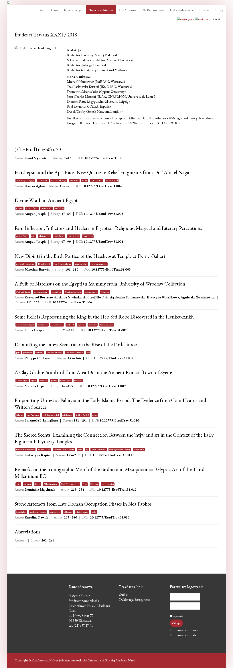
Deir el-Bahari (44, 264)
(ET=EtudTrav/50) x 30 (38, 149)
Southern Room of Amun (63, 449)
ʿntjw (80, 449)
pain (33, 236)
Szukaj (219, 10)
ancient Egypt (32, 208)
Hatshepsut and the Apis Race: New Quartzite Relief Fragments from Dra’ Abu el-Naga (102, 172)
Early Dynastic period (70, 484)
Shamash (94, 484)
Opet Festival (96, 180)
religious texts (44, 236)
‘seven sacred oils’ (98, 449)
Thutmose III (57, 324)
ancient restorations (99, 264)
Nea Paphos (21, 511)
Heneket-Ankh (106, 324)
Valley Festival (112, 180)
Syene (33, 380)
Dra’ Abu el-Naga (58, 180)
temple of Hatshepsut (25, 264)
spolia (94, 511)
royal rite (81, 324)
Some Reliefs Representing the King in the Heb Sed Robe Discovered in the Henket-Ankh (104, 316)
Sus (88, 352)
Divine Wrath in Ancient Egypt (46, 200)
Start (43, 10)
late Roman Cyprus (38, 511)
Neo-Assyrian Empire (74, 352)
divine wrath (46, 208)
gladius (54, 380)
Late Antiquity (33, 414)
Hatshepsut (42, 180)
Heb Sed (70, 324)
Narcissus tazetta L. (73, 291)
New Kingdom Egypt (25, 180)
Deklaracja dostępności (134, 600)
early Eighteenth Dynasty (120, 449)
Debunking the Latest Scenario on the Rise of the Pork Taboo (76, 344)
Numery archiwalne (100, 10)
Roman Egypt (22, 380)
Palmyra (19, 414)
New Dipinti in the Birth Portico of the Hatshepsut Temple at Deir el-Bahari (90, 256)
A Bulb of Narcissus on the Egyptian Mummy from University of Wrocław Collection (100, 283)
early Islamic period (51, 414)
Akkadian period (51, 484)
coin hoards (67, 414)
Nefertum (105, 291)
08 (113, 358)
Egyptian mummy (41, 291)
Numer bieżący (73, 10)
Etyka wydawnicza (181, 10)
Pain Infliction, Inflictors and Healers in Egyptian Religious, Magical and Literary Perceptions (108, 228)
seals (18, 484)
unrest (95, 414)
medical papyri (91, 291)
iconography (42, 324)
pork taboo (27, 352)
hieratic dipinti (81, 264)
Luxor (84, 180)
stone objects (54, 511)
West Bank (74, 180)
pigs (18, 352)
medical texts (73, 236)
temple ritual (139, 449)
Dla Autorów (127, 10)
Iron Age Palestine (54, 352)
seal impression (107, 484)
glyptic (37, 484)
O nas (54, 10)
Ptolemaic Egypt (23, 291)
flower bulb (57, 291)
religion (19, 208)
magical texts (59, 236)
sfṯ (86, 449)
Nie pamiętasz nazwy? (184, 630)
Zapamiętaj (178, 615)
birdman (27, 484)
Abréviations (27, 531)
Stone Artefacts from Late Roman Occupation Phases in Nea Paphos (83, 503)
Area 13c (44, 380)
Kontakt (204, 10)
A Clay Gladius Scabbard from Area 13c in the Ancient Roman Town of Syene (93, 372)
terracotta (78, 380)
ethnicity (39, 352)
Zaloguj (176, 623)
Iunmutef (92, 324)
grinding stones (82, 511)
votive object (65, 380)
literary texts (87, 236)
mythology (59, 208)
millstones (68, 511)
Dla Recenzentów (153, 10)
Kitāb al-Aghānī (82, 414)
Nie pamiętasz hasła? (184, 635)
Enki (85, 484)
